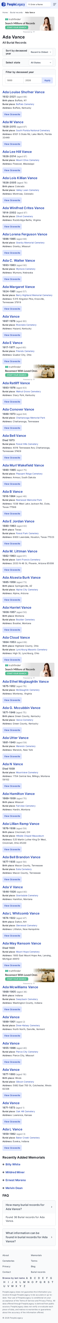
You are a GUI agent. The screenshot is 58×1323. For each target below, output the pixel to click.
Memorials (36, 1255)
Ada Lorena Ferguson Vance (24, 234)
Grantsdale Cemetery (27, 895)
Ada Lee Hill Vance (17, 152)
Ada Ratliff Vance (16, 383)
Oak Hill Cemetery (25, 1111)
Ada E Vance (12, 343)
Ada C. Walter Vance (18, 260)
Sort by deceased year (16, 52)
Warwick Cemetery (26, 746)
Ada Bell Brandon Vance (21, 857)
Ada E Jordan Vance (18, 521)
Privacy (6, 1266)
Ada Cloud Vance (16, 637)
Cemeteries (8, 1260)
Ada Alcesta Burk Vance (21, 577)
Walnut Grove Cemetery (28, 391)
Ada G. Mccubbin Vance (21, 708)
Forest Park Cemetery (27, 533)
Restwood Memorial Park (29, 500)
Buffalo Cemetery (25, 104)
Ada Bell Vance (14, 436)
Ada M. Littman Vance (19, 551)
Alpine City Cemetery (27, 589)
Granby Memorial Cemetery (30, 242)
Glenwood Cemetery (26, 925)
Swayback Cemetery (27, 999)
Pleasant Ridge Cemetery (29, 473)
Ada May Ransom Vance (21, 943)
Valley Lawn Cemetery (27, 190)
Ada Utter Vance (15, 738)
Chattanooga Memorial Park (30, 417)
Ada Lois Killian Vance (19, 178)
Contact (6, 1272)
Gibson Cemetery (25, 1081)
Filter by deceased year (20, 72)
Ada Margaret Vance (18, 287)
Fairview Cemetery (26, 805)
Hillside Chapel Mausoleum (30, 835)
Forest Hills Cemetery (27, 444)
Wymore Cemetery (26, 269)
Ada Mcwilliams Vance (20, 987)
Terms (34, 1260)
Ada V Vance (12, 887)
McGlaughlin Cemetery (28, 690)
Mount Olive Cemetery (27, 160)
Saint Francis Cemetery (28, 559)
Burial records (16, 12)
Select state (13, 62)
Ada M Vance (12, 122)
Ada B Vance (12, 491)
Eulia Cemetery (24, 869)
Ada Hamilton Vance (18, 794)
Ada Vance (10, 316)
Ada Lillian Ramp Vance (20, 824)
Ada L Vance (12, 1129)
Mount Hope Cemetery (28, 951)
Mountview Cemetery (27, 772)
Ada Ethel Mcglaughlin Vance (25, 681)
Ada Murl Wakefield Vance (23, 465)
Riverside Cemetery (26, 324)
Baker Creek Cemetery (28, 1137)
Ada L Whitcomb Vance (20, 913)
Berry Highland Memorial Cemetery (34, 295)
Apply (47, 80)
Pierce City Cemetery (27, 1051)
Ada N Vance (12, 764)
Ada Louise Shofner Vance (23, 92)
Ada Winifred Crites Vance (23, 208)
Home (5, 12)
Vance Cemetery (24, 720)
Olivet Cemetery (24, 216)
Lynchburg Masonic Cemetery (31, 649)
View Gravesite (12, 114)
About (5, 1255)
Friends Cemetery (25, 351)
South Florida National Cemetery (33, 130)
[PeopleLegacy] (13, 4)
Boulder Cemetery (25, 619)
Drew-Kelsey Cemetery (28, 1025)
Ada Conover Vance (18, 409)
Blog (33, 1266)
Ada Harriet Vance (16, 607)
